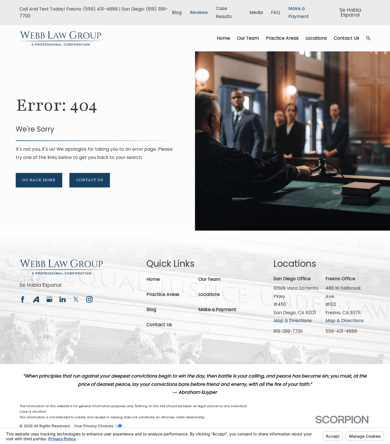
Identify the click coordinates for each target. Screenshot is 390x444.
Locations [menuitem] (316, 38)
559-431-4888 (341, 331)
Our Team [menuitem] (248, 38)
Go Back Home (38, 180)
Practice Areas (162, 294)
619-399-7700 (288, 331)
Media (256, 12)
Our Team (209, 279)
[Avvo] (36, 299)
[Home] (60, 38)
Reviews (199, 12)
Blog (177, 12)
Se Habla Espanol (40, 285)
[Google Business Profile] (49, 299)
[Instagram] (89, 299)
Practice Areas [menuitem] (282, 38)
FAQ (275, 12)
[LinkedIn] (62, 299)
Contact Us (89, 180)
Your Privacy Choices (94, 426)
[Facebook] (22, 299)
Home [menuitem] (223, 38)
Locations (209, 294)
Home (153, 279)
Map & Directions (293, 320)
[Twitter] (76, 299)
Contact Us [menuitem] (346, 38)
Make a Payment (217, 309)
